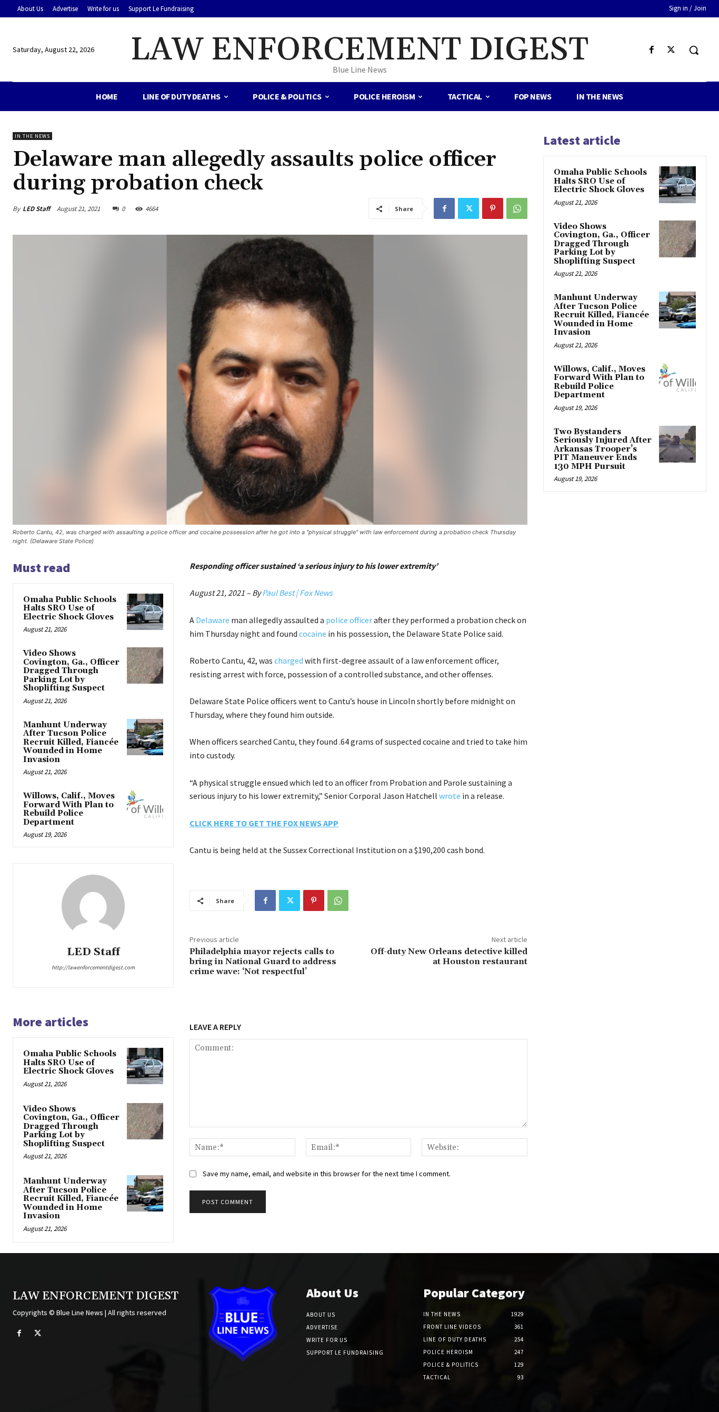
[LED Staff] (93, 906)
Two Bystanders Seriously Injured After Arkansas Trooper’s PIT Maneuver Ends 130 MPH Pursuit (603, 449)
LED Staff (36, 208)
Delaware (212, 620)
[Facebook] (652, 50)
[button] (693, 50)
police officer (349, 620)
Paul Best (278, 592)
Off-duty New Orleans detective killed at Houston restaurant (449, 956)
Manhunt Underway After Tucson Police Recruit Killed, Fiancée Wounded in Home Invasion (70, 742)
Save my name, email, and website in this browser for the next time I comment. (327, 1173)
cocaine (312, 633)
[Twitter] (671, 50)
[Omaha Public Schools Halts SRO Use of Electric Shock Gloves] (145, 612)
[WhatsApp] (516, 208)
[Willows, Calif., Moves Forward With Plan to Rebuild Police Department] (145, 808)
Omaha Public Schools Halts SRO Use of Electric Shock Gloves (69, 608)
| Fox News (314, 592)
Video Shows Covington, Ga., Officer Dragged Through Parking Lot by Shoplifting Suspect (71, 670)
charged (288, 660)
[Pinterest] (492, 208)
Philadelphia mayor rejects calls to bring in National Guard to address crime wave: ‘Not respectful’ (262, 961)
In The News (32, 136)
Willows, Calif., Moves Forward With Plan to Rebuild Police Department (69, 809)
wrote (450, 795)
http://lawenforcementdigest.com (93, 967)
